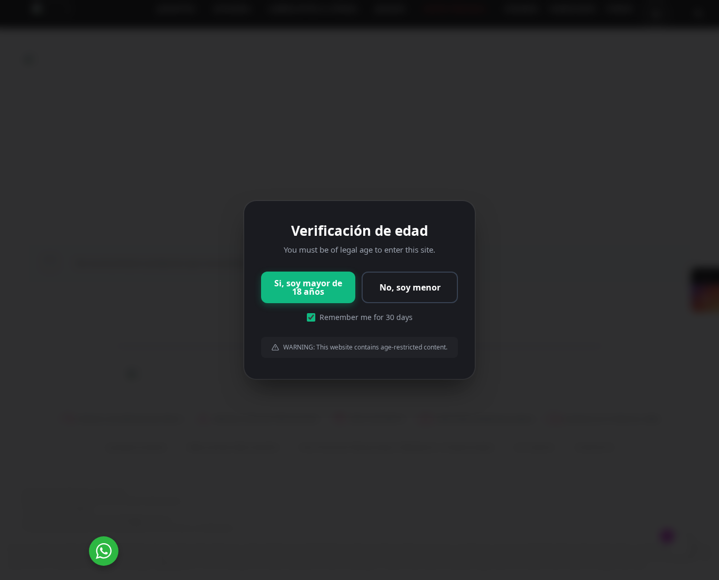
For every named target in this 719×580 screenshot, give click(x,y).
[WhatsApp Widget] (103, 551)
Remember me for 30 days (366, 317)
